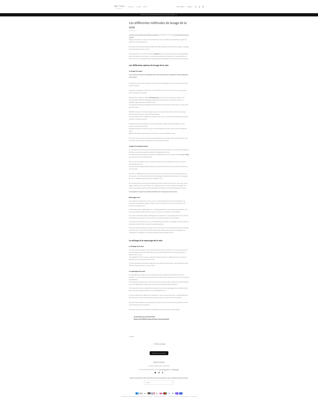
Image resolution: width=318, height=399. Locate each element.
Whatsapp (176, 369)
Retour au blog (160, 344)
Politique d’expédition (184, 396)
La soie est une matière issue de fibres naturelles (143, 35)
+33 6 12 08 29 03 (164, 369)
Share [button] (132, 336)
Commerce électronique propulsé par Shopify (142, 396)
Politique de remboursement (160, 396)
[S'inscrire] (172, 382)
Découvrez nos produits (159, 353)
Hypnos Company (128, 396)
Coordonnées (194, 396)
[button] (131, 6)
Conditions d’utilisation (173, 396)
